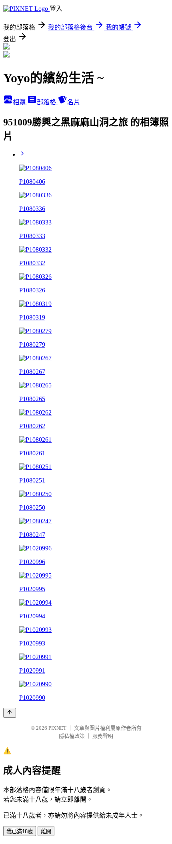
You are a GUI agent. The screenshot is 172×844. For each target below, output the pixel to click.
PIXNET (57, 728)
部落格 (47, 102)
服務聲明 (102, 736)
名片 (73, 102)
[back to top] (9, 713)
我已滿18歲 (19, 831)
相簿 (20, 102)
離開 (46, 831)
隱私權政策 (72, 736)
